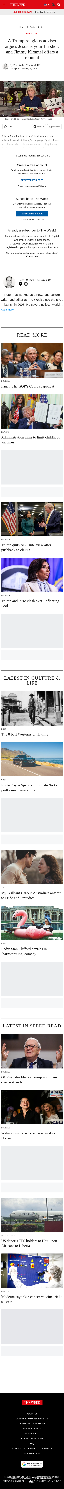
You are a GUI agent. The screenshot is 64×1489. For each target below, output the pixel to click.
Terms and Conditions (32, 1423)
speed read (32, 34)
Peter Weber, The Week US (26, 65)
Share (9, 127)
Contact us (32, 256)
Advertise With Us (32, 1438)
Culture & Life (36, 27)
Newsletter (56, 127)
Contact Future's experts (32, 1418)
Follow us (41, 127)
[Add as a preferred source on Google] (32, 1464)
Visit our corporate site (42, 1478)
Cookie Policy (32, 1433)
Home (22, 27)
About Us (32, 1413)
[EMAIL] (26, 284)
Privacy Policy (32, 1428)
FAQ (32, 1443)
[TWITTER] (21, 284)
